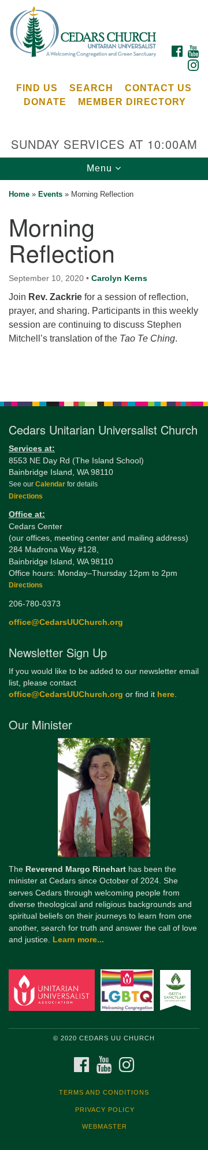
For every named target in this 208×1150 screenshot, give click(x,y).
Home (19, 194)
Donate (45, 102)
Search (91, 88)
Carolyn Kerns (119, 278)
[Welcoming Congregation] (129, 990)
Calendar (51, 484)
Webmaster (104, 1126)
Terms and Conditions (104, 1092)
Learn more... (78, 939)
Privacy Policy (105, 1109)
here (165, 694)
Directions (26, 496)
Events (50, 194)
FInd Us (37, 88)
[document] (104, 284)
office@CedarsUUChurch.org (66, 622)
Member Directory (132, 102)
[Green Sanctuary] (177, 990)
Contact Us (158, 88)
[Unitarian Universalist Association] (53, 990)
